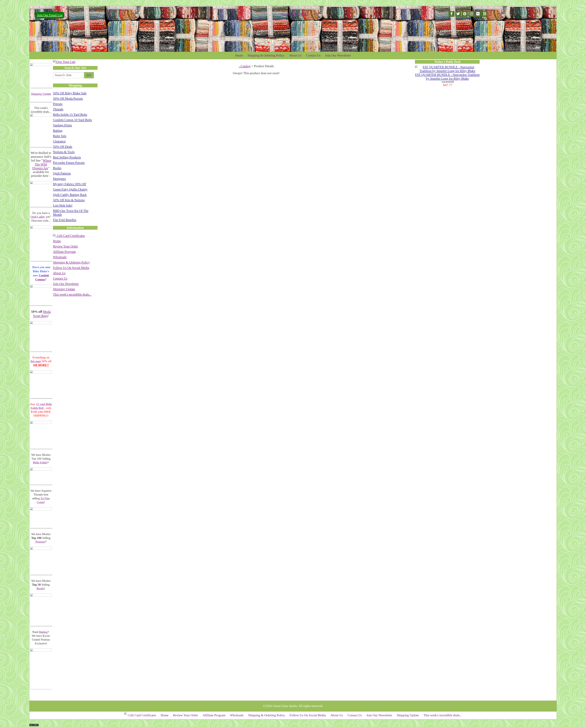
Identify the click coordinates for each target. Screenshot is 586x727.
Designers (59, 178)
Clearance (59, 141)
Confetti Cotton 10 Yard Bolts (72, 120)
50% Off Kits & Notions (69, 200)
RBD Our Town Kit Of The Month (70, 212)
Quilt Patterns (62, 173)
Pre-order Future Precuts (69, 162)
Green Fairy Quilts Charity (70, 189)
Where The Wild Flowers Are (41, 164)
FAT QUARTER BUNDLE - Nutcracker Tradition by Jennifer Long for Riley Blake (447, 76)
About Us (295, 55)
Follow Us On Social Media (71, 268)
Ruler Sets (59, 136)
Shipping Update (41, 93)
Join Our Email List (50, 15)
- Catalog (245, 66)
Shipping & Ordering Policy (266, 55)
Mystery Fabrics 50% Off (69, 184)
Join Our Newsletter (338, 55)
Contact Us (313, 55)
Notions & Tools (64, 152)
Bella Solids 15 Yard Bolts (70, 114)
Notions (40, 541)
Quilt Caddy (38, 216)
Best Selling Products (67, 157)
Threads (58, 109)
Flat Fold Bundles (64, 220)
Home (239, 55)
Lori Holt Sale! (62, 205)
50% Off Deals (62, 146)
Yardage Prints (62, 125)
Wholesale (60, 257)
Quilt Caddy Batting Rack (70, 195)
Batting (43, 632)
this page (36, 361)
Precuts (57, 104)
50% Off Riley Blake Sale (70, 93)
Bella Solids (40, 462)
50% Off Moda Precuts (68, 98)
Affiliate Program (64, 251)
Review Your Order (65, 246)
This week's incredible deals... (72, 294)
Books (40, 588)
